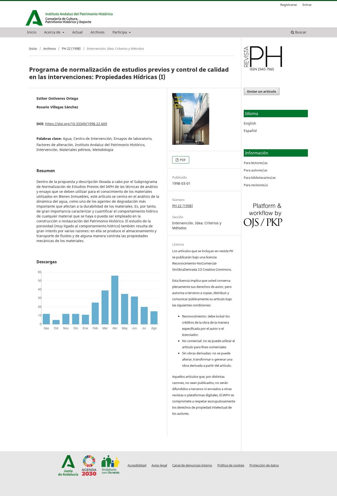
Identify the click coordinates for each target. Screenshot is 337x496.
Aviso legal (159, 465)
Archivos (98, 32)
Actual (77, 32)
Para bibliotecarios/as (260, 177)
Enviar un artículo (261, 91)
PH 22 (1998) (71, 48)
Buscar (300, 32)
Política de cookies (230, 465)
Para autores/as (255, 170)
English (250, 123)
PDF (182, 160)
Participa (120, 32)
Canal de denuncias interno (192, 465)
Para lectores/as (255, 163)
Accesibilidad (137, 465)
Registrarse (288, 4)
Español (250, 130)
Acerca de (52, 32)
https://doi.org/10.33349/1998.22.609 (76, 123)
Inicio (31, 32)
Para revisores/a (256, 185)
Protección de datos (264, 465)
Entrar (307, 4)
